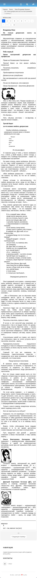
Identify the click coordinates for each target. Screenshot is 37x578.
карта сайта (22, 552)
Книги (11, 9)
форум (10, 552)
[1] (29, 467)
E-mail (10, 564)
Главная (5, 9)
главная (5, 552)
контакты (15, 552)
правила (28, 552)
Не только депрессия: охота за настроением (18, 11)
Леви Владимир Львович (22, 9)
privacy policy (6, 554)
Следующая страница (18, 537)
